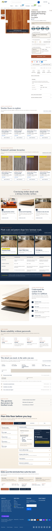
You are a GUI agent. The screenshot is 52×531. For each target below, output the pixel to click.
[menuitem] (12, 5)
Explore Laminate (47, 232)
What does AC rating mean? (27, 402)
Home (2, 8)
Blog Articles (3, 527)
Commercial (16, 527)
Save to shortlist (7, 137)
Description (33, 79)
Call (44, 423)
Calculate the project (47, 360)
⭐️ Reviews (16, 506)
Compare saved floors (46, 152)
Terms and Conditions (4, 519)
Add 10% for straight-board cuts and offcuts (27, 439)
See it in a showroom (36, 64)
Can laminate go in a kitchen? (27, 404)
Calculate (20, 423)
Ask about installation (46, 64)
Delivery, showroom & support (36, 97)
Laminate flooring (6, 8)
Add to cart (42, 442)
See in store (7, 423)
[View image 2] (3, 17)
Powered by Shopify (4, 521)
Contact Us (16, 503)
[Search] (39, 2)
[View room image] (3, 12)
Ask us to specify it (46, 275)
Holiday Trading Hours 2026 (19, 507)
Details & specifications (35, 75)
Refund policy (11, 519)
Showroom (32, 423)
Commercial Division (17, 504)
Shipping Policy (16, 519)
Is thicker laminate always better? (28, 399)
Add (50, 11)
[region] (26, 209)
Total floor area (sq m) (24, 430)
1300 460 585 (42, 500)
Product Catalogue (9, 527)
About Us (15, 501)
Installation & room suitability (36, 94)
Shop (15, 500)
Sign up (29, 509)
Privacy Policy (22, 519)
